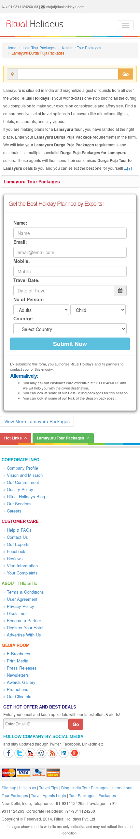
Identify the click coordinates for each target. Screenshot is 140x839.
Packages (107, 795)
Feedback (16, 551)
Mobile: (21, 261)
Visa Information (22, 565)
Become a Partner (24, 620)
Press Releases (22, 668)
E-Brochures (18, 653)
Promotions (17, 689)
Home (11, 47)
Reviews (15, 558)
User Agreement (22, 599)
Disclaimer (17, 613)
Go (125, 74)
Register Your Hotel (25, 627)
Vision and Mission (25, 475)
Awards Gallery (21, 682)
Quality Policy (20, 489)
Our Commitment (23, 482)
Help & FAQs (19, 530)
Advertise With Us (24, 635)
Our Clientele (19, 696)
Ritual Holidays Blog (26, 496)
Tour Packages (82, 795)
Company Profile (22, 468)
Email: (20, 242)
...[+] (128, 168)
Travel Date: (26, 280)
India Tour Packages (39, 47)
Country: (23, 318)
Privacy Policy (20, 606)
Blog (65, 787)
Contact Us (17, 537)
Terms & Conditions (25, 592)
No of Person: (28, 299)
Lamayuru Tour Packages (32, 181)
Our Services (19, 503)
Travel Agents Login (48, 795)
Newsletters (18, 675)
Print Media (17, 661)
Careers (14, 511)
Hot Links (13, 438)
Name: (20, 222)
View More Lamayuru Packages (37, 421)
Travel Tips (48, 787)
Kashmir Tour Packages (81, 47)
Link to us (27, 787)
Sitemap (9, 787)
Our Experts (18, 544)
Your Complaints (22, 573)
